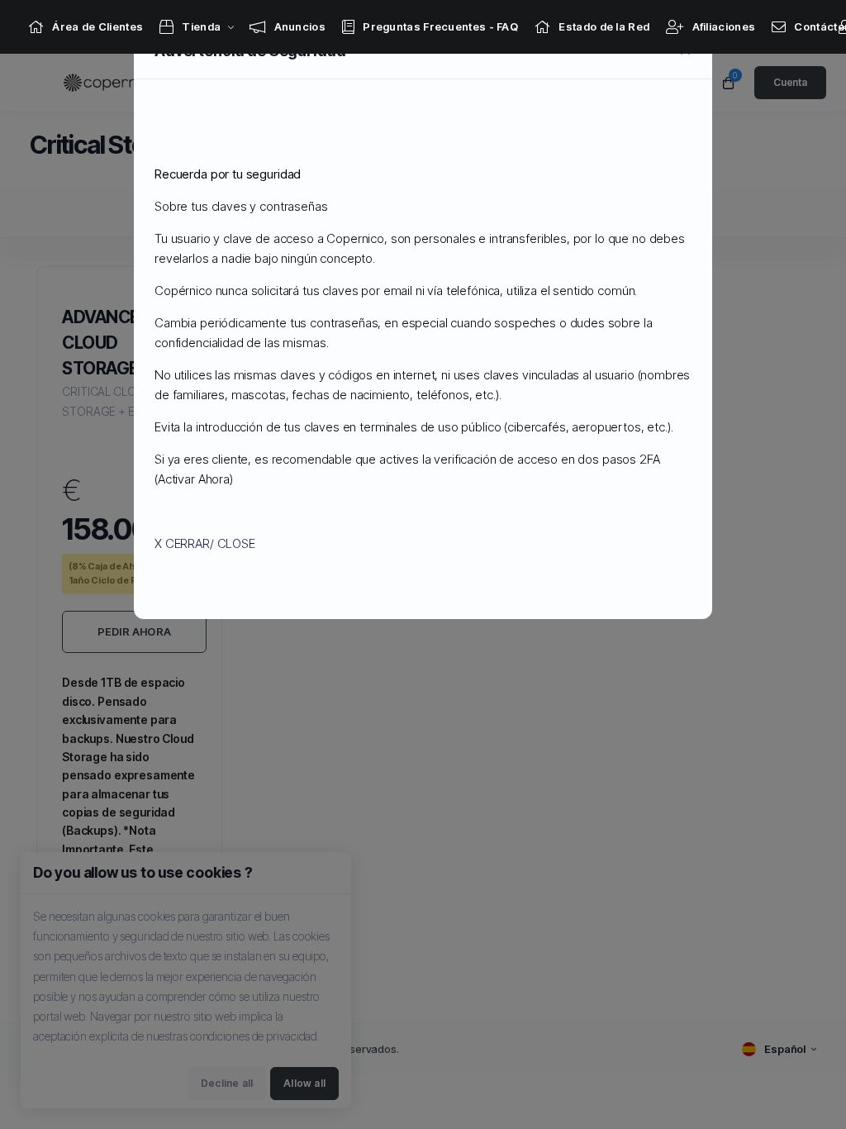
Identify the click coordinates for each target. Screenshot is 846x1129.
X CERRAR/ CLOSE (204, 543)
